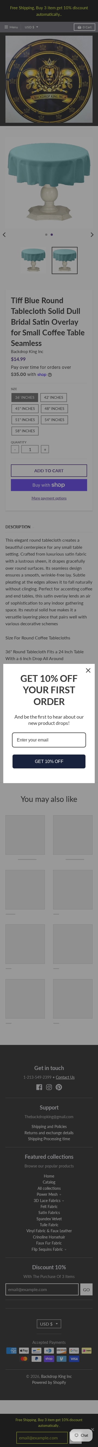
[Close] (88, 670)
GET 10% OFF (49, 761)
